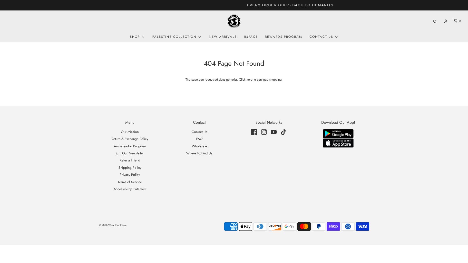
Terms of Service (130, 181)
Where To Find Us (199, 153)
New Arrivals (223, 36)
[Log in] (446, 21)
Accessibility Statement (130, 189)
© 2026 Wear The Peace (113, 225)
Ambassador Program (130, 146)
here (249, 79)
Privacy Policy (130, 174)
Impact (251, 36)
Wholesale (199, 146)
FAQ (199, 138)
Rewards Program (283, 36)
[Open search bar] (434, 21)
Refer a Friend (130, 160)
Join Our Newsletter (130, 153)
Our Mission (130, 131)
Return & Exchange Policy (129, 138)
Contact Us (199, 131)
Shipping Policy (129, 167)
